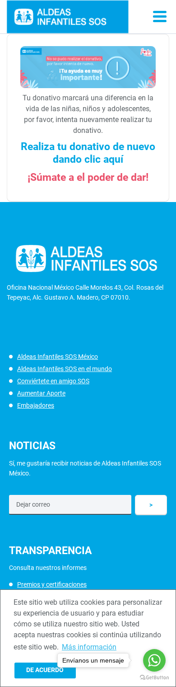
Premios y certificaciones (52, 584)
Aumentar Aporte (41, 393)
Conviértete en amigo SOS (53, 381)
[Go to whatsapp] (154, 660)
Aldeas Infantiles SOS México (57, 356)
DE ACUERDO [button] (45, 670)
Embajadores (35, 405)
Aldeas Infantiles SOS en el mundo (64, 368)
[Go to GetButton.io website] (154, 678)
